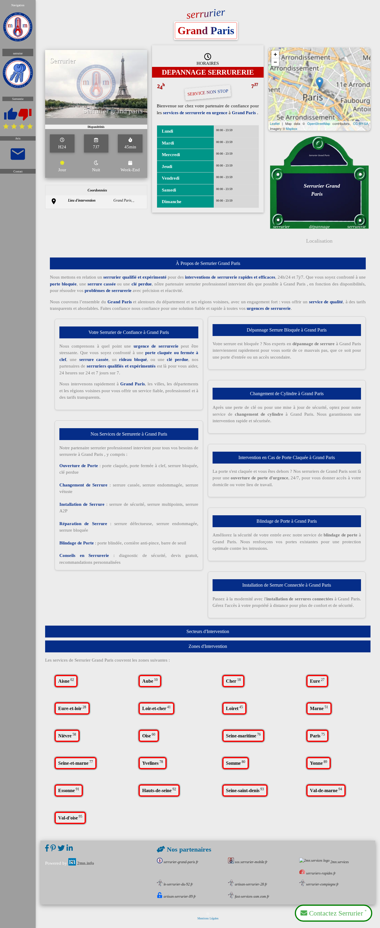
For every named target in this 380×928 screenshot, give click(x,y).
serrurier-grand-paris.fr (181, 862)
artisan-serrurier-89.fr (180, 896)
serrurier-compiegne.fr (322, 884)
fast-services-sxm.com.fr (252, 896)
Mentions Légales (207, 918)
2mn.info (85, 863)
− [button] (275, 62)
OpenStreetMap (318, 123)
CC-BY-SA (360, 123)
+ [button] (275, 54)
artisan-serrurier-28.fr (251, 884)
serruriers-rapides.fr (321, 873)
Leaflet (275, 123)
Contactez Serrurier (337, 913)
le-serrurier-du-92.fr (178, 884)
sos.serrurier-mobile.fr (251, 862)
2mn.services (339, 862)
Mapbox (291, 128)
